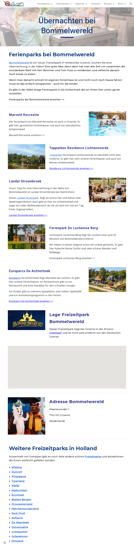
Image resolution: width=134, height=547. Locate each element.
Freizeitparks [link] (43, 3)
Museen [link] (108, 3)
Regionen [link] (80, 3)
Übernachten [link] (62, 3)
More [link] (120, 3)
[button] (131, 4)
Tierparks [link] (95, 3)
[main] (67, 27)
